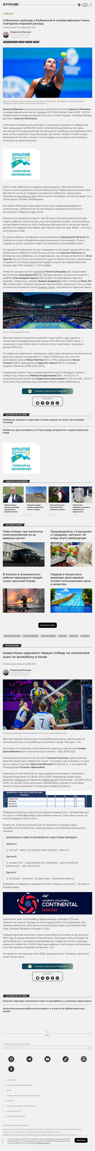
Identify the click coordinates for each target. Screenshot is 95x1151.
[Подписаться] (90, 1047)
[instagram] (11, 1059)
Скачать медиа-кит (14, 1111)
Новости (8, 13)
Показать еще (47, 625)
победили (20, 780)
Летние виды (48, 636)
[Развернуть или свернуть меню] (90, 5)
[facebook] (11, 1069)
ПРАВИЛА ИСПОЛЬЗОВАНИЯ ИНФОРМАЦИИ (21, 1106)
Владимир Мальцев (20, 32)
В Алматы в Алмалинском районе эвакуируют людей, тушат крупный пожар (23, 578)
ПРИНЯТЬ (81, 1140)
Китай (21, 42)
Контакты (10, 1101)
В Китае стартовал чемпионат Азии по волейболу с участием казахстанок (47, 1001)
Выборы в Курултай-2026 (16, 1116)
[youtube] (47, 1059)
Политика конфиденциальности (19, 1085)
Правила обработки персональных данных (23, 1096)
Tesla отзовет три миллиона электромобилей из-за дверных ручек (23, 535)
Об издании (11, 1080)
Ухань (36, 42)
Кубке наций (49, 780)
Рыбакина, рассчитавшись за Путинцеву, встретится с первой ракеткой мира (45, 431)
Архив (9, 1090)
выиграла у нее (27, 196)
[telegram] (29, 1059)
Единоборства (12, 636)
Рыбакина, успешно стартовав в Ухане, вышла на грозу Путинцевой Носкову (43, 421)
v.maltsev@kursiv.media (19, 37)
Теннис (29, 42)
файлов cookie (44, 1143)
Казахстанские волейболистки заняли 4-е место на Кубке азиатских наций (44, 1010)
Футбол (85, 636)
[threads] (84, 1059)
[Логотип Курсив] (11, 4)
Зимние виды (30, 636)
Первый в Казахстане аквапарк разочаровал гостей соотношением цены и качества (70, 579)
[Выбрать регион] (79, 5)
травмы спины (46, 287)
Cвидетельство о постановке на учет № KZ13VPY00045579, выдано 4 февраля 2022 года (32, 1132)
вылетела (39, 271)
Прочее (63, 636)
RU (84, 5)
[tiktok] (66, 1059)
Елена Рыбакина (10, 42)
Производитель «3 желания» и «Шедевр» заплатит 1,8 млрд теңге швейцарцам (71, 535)
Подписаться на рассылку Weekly (17, 1044)
